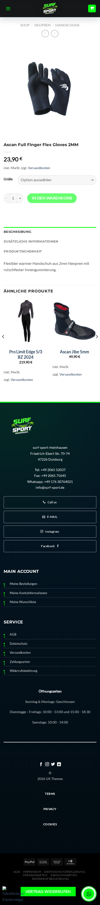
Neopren (42, 25)
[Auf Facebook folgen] (41, 764)
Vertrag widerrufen (48, 891)
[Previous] (3, 346)
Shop (25, 25)
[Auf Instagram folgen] (47, 764)
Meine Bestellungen (23, 584)
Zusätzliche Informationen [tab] (31, 241)
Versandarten (35, 875)
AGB (13, 634)
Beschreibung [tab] (17, 232)
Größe (8, 179)
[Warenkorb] (92, 9)
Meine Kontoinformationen (28, 593)
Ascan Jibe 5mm (74, 351)
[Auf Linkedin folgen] (59, 764)
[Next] (96, 346)
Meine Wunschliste (23, 602)
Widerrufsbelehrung (23, 671)
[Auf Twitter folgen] (53, 764)
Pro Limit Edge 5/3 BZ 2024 (25, 354)
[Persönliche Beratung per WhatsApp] (88, 893)
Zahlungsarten (20, 662)
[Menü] (8, 8)
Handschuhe (67, 25)
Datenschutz (18, 643)
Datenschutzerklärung (64, 872)
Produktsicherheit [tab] (23, 251)
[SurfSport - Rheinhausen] (50, 8)
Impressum (32, 872)
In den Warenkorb (52, 198)
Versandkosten (39, 168)
